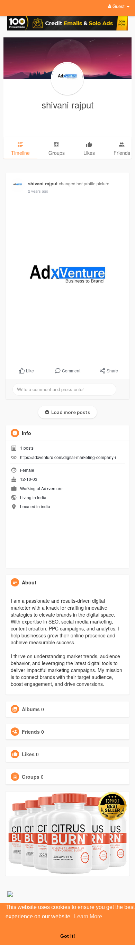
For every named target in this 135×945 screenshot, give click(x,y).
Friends (31, 731)
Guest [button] (118, 6)
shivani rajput (67, 104)
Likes (28, 754)
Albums (31, 709)
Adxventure (52, 488)
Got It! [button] (67, 936)
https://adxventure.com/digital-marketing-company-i (68, 457)
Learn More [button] (88, 916)
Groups (30, 776)
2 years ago (38, 191)
